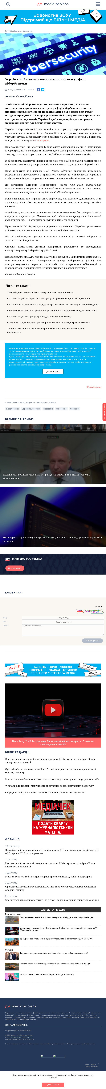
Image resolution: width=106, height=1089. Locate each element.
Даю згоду (53, 1085)
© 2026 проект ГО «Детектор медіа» (19, 1035)
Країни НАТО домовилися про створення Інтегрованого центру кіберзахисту (48, 322)
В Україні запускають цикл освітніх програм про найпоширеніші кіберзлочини (49, 298)
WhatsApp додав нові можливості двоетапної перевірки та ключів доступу (49, 785)
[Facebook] (38, 89)
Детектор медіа (53, 909)
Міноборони (41, 140)
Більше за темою (19, 419)
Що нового (27, 31)
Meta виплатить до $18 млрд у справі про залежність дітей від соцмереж (48, 876)
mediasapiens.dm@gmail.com (21, 1037)
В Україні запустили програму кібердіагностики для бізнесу (39, 316)
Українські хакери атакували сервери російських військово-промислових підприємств (46, 330)
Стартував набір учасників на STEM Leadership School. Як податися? (45, 792)
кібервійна (48, 409)
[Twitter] (42, 89)
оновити (98, 606)
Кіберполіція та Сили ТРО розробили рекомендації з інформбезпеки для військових (52, 310)
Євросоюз (74, 409)
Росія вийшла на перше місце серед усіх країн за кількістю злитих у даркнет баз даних (53, 304)
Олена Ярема (24, 96)
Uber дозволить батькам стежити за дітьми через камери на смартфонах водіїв (52, 779)
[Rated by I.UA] (47, 1057)
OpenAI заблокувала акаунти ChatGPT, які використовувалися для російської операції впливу (50, 770)
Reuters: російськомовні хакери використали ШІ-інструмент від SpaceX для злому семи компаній (50, 760)
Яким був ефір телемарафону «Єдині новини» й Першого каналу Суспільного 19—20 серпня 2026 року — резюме (52, 851)
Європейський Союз (31, 409)
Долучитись (53, 371)
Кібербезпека (15, 31)
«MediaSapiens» (93, 387)
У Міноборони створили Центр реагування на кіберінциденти (40, 292)
